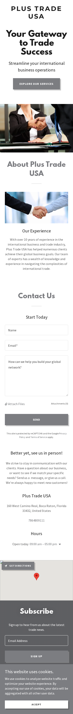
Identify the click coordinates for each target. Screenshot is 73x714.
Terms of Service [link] (38, 437)
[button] (6, 404)
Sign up (37, 656)
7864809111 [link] (36, 520)
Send (36, 419)
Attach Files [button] (16, 404)
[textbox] (36, 330)
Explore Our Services (36, 84)
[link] (36, 17)
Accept (36, 704)
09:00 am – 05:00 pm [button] (43, 544)
